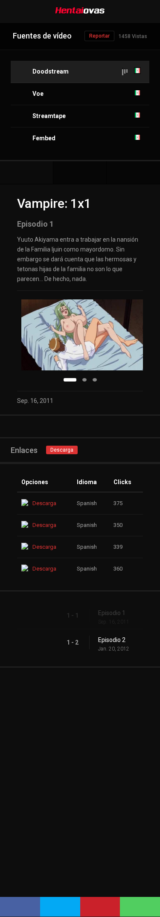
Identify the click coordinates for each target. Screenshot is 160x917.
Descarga (61, 450)
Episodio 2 (111, 639)
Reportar (99, 36)
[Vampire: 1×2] (133, 172)
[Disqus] (80, 775)
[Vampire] (79, 172)
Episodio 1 (111, 612)
